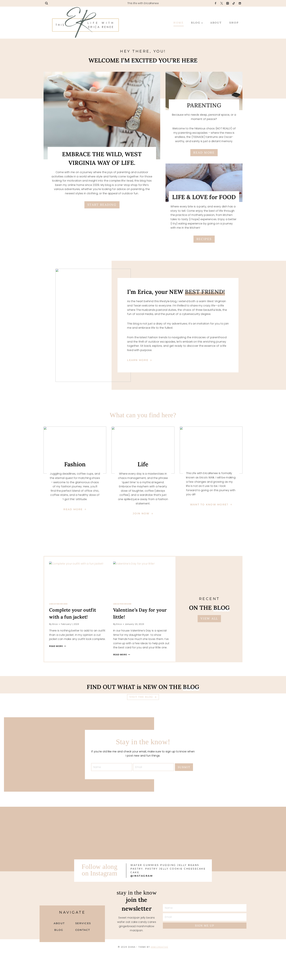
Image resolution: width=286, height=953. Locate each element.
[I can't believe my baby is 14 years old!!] (107, 811)
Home (178, 22)
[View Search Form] (46, 3)
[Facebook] (215, 3)
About (216, 22)
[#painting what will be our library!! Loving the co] (179, 846)
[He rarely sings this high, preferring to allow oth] (35, 821)
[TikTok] (233, 3)
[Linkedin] (239, 3)
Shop (234, 22)
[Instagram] (227, 3)
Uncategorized (58, 603)
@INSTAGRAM (141, 875)
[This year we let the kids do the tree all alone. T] (35, 840)
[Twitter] (221, 3)
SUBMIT (184, 767)
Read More (57, 646)
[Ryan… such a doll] (179, 811)
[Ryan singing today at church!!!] (107, 838)
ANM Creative (159, 947)
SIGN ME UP (204, 925)
